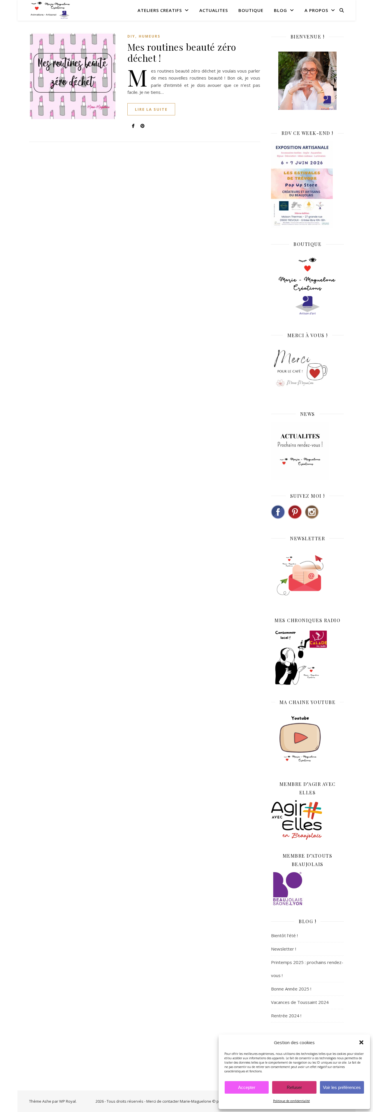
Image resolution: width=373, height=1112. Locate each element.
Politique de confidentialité (291, 1101)
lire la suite (151, 109)
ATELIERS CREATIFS (160, 10)
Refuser (294, 1087)
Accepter (246, 1087)
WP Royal (67, 1101)
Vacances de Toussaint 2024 (300, 1002)
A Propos (316, 10)
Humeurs (149, 36)
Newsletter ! (283, 949)
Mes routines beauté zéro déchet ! (181, 52)
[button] (361, 1042)
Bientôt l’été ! (284, 935)
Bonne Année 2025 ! (291, 989)
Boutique (250, 10)
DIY (131, 36)
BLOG (280, 10)
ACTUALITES (213, 10)
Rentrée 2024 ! (286, 1015)
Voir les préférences (342, 1087)
